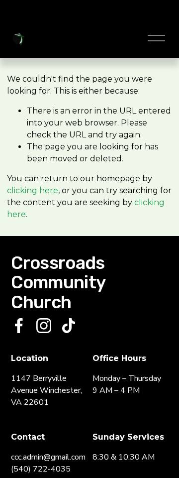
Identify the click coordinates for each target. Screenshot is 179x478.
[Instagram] (44, 326)
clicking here (32, 190)
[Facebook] (19, 326)
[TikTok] (69, 326)
